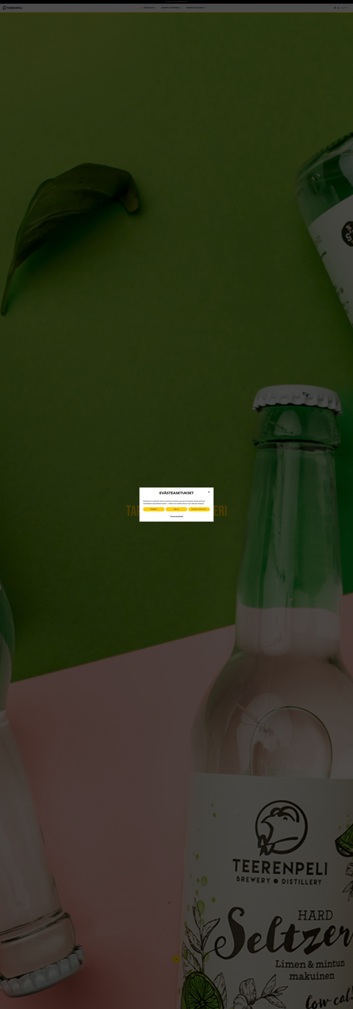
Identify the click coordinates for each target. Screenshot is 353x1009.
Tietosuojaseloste (176, 516)
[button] (209, 492)
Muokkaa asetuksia (198, 509)
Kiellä (176, 509)
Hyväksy (153, 509)
